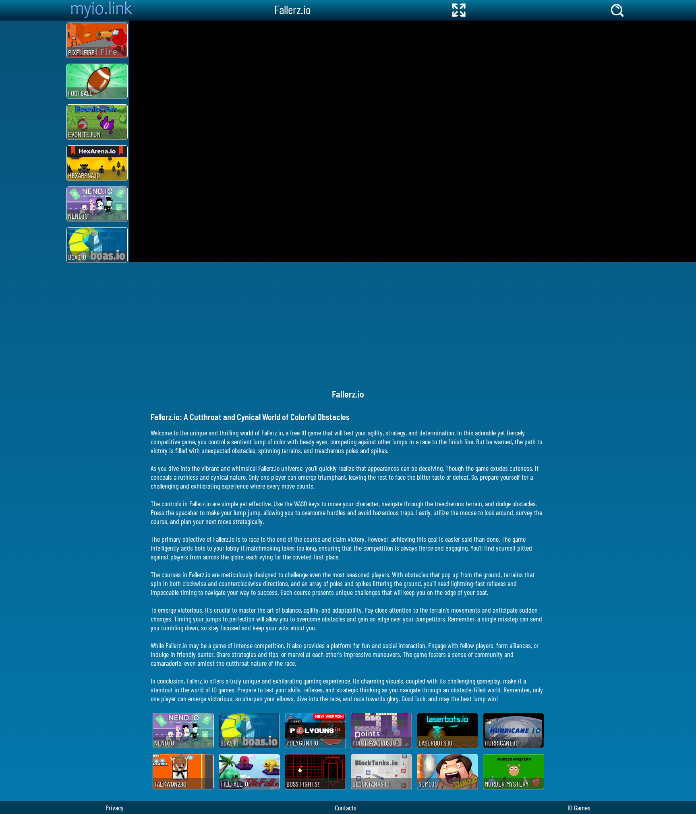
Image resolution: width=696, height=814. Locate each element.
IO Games (579, 807)
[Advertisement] (32, 141)
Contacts (345, 807)
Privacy (115, 807)
